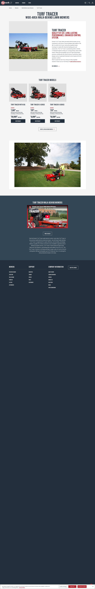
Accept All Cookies (82, 586)
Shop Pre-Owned (73, 268)
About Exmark (51, 272)
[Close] (93, 586)
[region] (47, 586)
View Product (18, 121)
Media (49, 285)
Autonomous (11, 285)
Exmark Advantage (52, 274)
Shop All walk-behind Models (46, 129)
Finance (23, 3)
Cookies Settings (63, 586)
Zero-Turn (11, 274)
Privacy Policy (22, 587)
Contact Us (50, 280)
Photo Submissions (52, 287)
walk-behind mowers (75, 61)
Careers (50, 277)
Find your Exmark (12, 272)
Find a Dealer (47, 233)
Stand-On (11, 280)
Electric (10, 282)
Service (30, 277)
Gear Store (50, 282)
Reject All (72, 586)
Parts (29, 3)
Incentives (31, 272)
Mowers (17, 3)
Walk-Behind (11, 277)
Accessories (31, 282)
